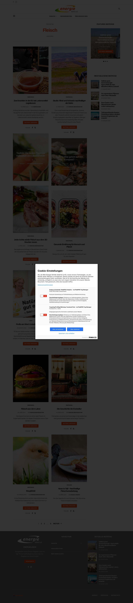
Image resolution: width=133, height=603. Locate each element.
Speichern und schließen (66, 333)
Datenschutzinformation (45, 285)
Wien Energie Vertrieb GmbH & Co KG (54, 275)
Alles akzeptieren (57, 329)
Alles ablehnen (75, 329)
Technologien (81, 275)
